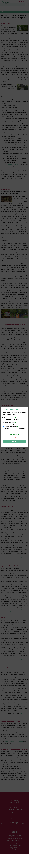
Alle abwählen (15, 438)
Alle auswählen (14, 434)
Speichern (14, 441)
